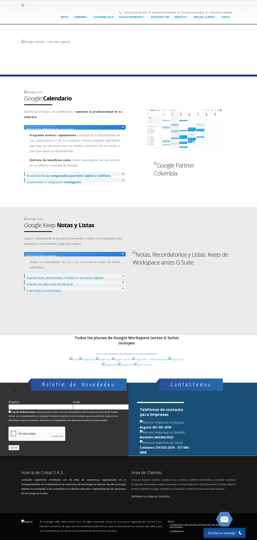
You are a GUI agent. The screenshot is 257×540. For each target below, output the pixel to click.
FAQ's (171, 521)
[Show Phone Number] (240, 533)
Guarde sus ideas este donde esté (50, 283)
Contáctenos (177, 531)
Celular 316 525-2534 (192, 12)
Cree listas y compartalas (44, 290)
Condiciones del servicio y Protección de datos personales (196, 526)
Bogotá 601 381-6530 (135, 12)
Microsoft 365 (160, 17)
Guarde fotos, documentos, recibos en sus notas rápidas (65, 277)
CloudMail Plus (104, 17)
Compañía (80, 17)
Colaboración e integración (54, 181)
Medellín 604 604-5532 (164, 12)
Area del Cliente (204, 17)
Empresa (13, 401)
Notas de (42, 255)
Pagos (226, 17)
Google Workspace (131, 17)
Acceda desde (68, 175)
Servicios (180, 17)
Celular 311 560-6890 (220, 12)
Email (76, 401)
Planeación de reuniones (50, 128)
